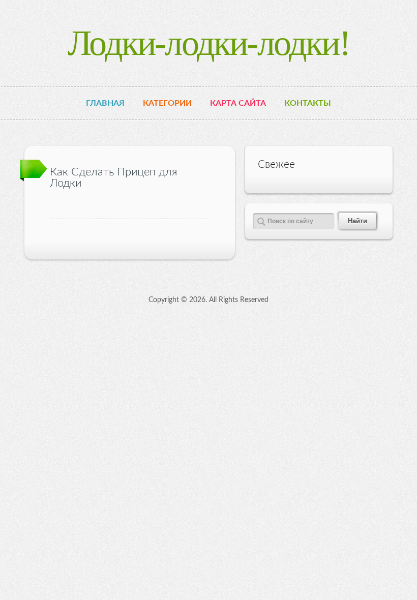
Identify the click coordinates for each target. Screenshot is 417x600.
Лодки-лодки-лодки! (208, 43)
